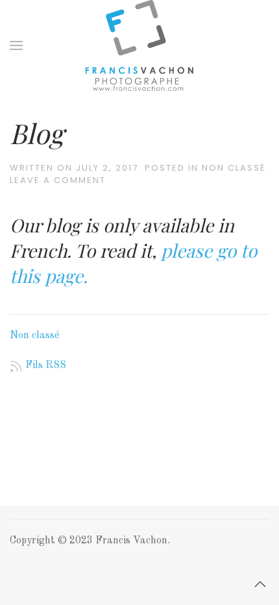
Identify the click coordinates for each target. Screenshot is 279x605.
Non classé (233, 168)
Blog (37, 133)
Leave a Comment (58, 180)
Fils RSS (45, 365)
